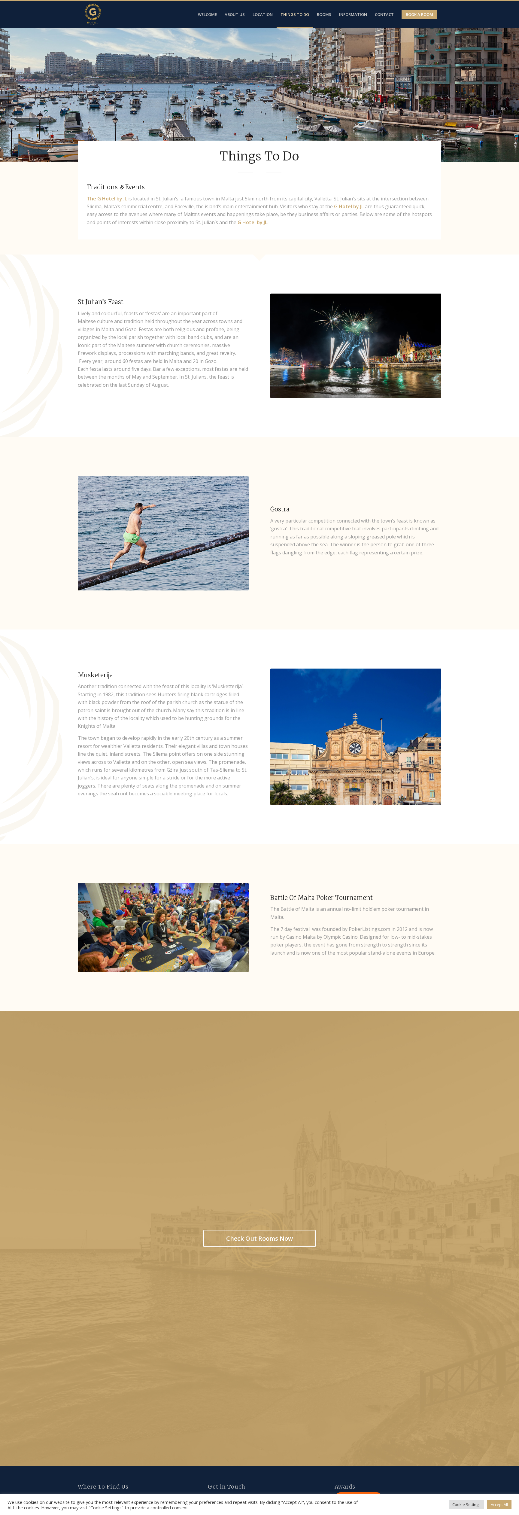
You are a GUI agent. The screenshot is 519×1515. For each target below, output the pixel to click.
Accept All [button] (499, 1504)
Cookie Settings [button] (466, 1504)
